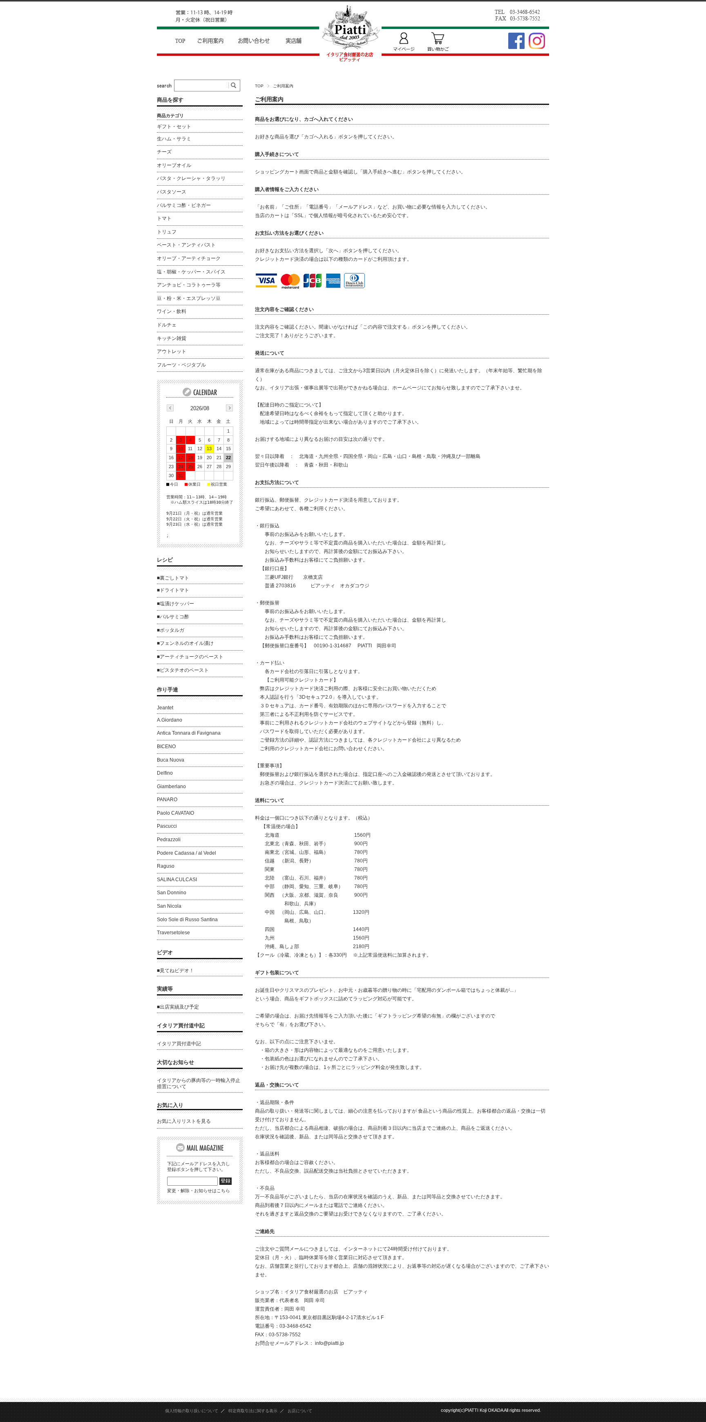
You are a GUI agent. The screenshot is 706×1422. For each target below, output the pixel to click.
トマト (164, 218)
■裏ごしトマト (173, 578)
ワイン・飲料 (171, 311)
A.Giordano (169, 720)
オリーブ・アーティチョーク (189, 258)
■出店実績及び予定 (178, 1007)
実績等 (165, 989)
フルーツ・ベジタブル (181, 365)
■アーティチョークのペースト (190, 657)
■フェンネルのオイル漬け (185, 643)
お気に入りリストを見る (184, 1121)
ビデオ (165, 952)
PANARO (167, 799)
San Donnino (171, 892)
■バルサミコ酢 (173, 617)
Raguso (165, 866)
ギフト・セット (174, 126)
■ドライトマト (173, 590)
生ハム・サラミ (174, 139)
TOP (259, 86)
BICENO (166, 746)
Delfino (165, 773)
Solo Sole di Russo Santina (187, 919)
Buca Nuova (170, 760)
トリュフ (166, 232)
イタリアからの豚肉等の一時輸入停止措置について (198, 1084)
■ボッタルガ (170, 630)
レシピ (165, 560)
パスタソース (171, 192)
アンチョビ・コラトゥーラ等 (189, 285)
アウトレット (171, 351)
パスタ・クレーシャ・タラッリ (191, 178)
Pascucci (167, 826)
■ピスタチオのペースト (183, 670)
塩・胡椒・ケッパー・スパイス (191, 272)
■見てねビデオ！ (175, 970)
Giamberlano (171, 786)
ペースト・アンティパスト (186, 245)
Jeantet (165, 708)
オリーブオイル (174, 165)
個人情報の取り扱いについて (191, 1411)
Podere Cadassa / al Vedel (186, 853)
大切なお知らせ (175, 1062)
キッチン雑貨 (171, 338)
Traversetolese (173, 932)
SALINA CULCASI (177, 879)
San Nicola (169, 906)
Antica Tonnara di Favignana (189, 733)
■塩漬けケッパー (175, 604)
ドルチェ (166, 325)
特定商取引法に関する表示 (252, 1411)
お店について (300, 1411)
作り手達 (167, 690)
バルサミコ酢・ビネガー (184, 205)
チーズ (164, 152)
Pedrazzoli (169, 839)
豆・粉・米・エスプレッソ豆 (189, 298)
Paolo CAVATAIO (175, 813)
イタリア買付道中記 (181, 1025)
